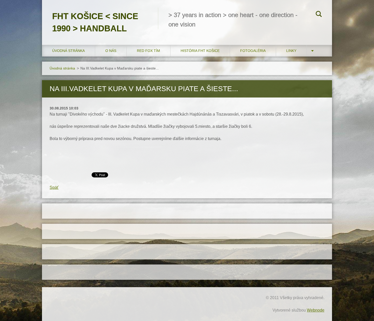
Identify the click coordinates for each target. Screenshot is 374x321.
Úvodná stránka (68, 51)
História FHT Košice (200, 51)
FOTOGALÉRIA (253, 51)
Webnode (315, 310)
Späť (54, 187)
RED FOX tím (148, 51)
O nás (110, 51)
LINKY (291, 51)
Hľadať (319, 14)
